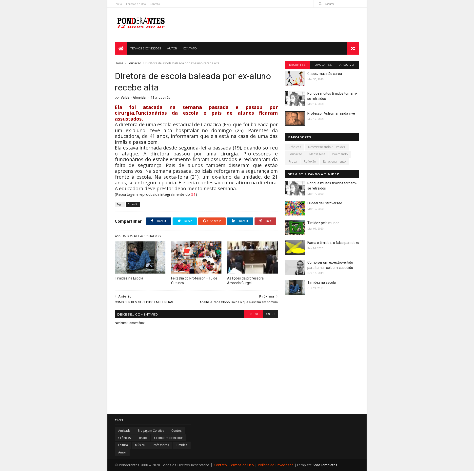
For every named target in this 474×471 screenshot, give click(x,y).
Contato (155, 4)
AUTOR (172, 48)
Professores (160, 445)
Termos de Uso (136, 4)
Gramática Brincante (168, 438)
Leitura (123, 445)
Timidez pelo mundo (323, 223)
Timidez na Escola (129, 278)
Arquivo (346, 64)
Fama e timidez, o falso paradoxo (333, 243)
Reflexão (310, 161)
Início (118, 4)
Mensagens (317, 154)
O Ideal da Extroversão (324, 203)
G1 (193, 194)
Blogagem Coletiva (151, 430)
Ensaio (142, 438)
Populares (322, 64)
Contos (176, 430)
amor (122, 452)
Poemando (340, 154)
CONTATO (190, 48)
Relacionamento (334, 161)
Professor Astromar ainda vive (331, 113)
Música (140, 445)
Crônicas (295, 147)
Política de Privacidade (276, 465)
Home (119, 63)
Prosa (293, 161)
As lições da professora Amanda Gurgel (245, 280)
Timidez (181, 445)
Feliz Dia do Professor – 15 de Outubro (194, 280)
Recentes (297, 64)
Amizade (124, 430)
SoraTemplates (325, 465)
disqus (270, 314)
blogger (253, 314)
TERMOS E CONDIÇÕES (145, 48)
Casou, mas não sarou (324, 74)
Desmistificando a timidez (326, 147)
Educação (134, 63)
